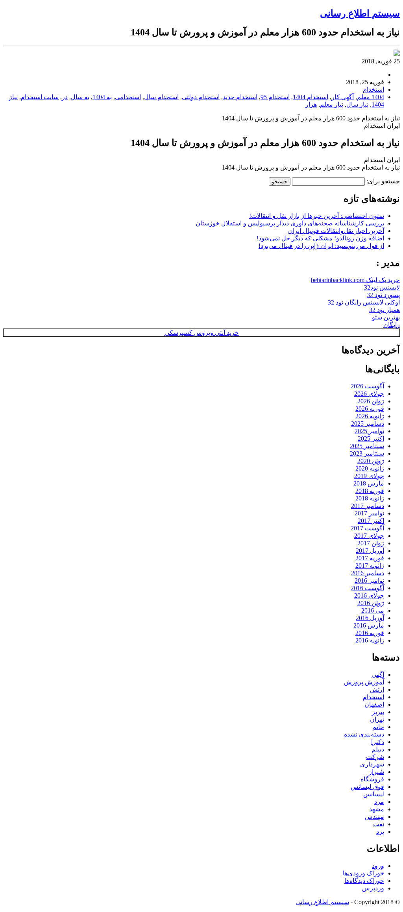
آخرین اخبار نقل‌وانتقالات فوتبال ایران (336, 230)
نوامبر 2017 (369, 513)
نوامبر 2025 (369, 431)
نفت (378, 824)
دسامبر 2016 (367, 573)
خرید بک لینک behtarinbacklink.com (355, 280)
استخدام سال (161, 97)
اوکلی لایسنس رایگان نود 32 (364, 302)
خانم (378, 727)
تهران (377, 719)
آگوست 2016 (367, 588)
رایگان (391, 324)
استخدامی (128, 97)
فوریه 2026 (369, 408)
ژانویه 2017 (369, 565)
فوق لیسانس (367, 786)
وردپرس (373, 888)
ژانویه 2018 (369, 498)
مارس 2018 (368, 483)
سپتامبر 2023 (367, 453)
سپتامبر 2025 (367, 446)
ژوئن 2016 (370, 603)
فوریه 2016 (369, 633)
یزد (380, 831)
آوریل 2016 (370, 618)
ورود (378, 865)
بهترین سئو (386, 317)
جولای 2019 (369, 476)
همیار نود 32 (384, 309)
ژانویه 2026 (369, 416)
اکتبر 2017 (371, 520)
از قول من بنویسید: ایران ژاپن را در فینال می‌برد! (321, 245)
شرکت (375, 756)
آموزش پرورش (364, 682)
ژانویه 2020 (369, 468)
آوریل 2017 (370, 550)
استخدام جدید (240, 97)
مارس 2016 (368, 625)
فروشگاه (372, 779)
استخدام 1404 (310, 97)
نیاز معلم (331, 104)
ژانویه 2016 (369, 640)
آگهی (378, 674)
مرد (379, 801)
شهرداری (372, 764)
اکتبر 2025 (371, 438)
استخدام (373, 89)
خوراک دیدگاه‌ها (364, 880)
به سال (80, 97)
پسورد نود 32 (383, 295)
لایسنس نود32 (382, 287)
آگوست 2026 (367, 386)
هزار (311, 104)
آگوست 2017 (367, 528)
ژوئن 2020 (370, 461)
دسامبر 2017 (367, 505)
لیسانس (373, 794)
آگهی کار (342, 97)
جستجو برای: (383, 181)
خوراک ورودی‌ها (363, 873)
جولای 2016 (369, 595)
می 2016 (372, 610)
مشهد (376, 809)
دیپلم (378, 749)
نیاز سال (357, 104)
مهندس (374, 816)
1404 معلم (370, 97)
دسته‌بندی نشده (364, 734)
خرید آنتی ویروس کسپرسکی (202, 332)
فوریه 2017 (369, 558)
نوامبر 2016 (369, 580)
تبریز (378, 712)
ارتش (377, 689)
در (65, 97)
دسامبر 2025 (367, 423)
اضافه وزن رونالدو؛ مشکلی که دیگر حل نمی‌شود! (320, 238)
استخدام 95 (275, 97)
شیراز (376, 771)
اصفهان (374, 704)
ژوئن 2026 (370, 401)
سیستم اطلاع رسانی (360, 13)
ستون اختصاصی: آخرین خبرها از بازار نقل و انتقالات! (316, 215)
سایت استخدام (40, 97)
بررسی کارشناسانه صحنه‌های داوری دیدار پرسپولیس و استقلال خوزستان (290, 223)
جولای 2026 (369, 393)
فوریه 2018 (369, 490)
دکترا (377, 741)
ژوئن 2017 (370, 543)
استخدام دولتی (201, 97)
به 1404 (102, 97)
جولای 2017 (369, 535)
